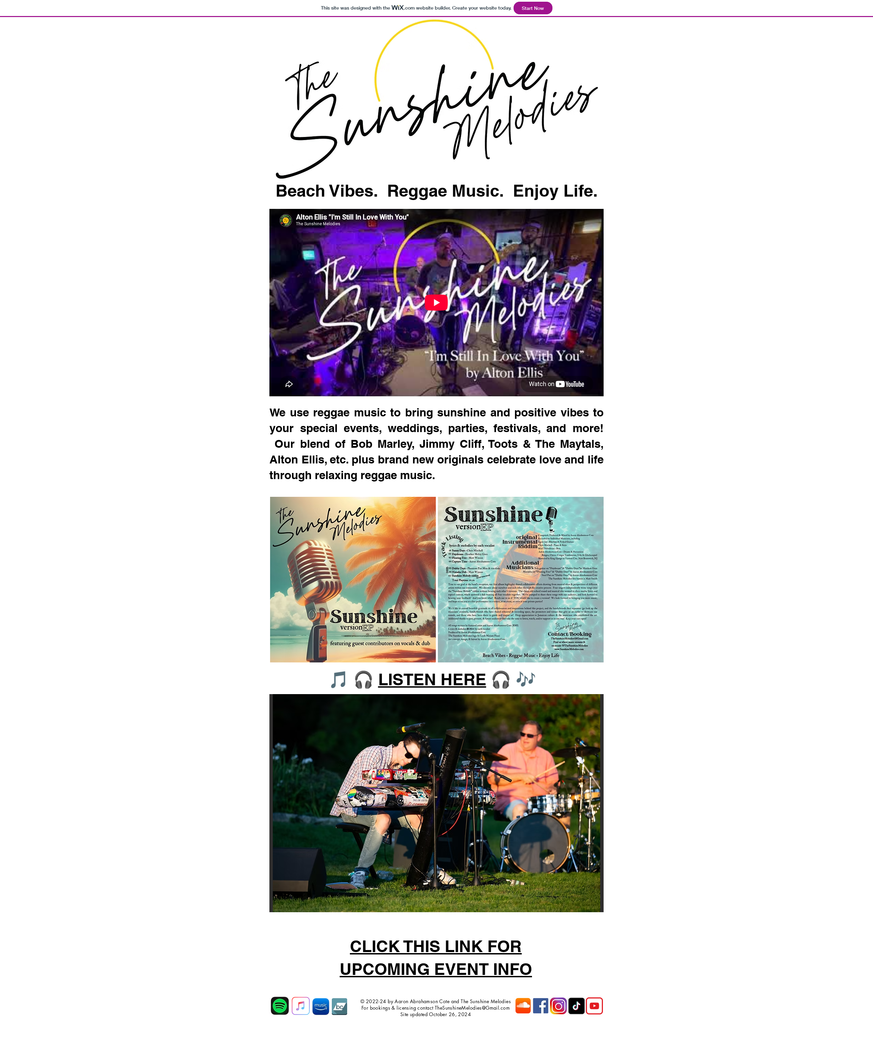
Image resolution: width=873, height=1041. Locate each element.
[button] (436, 803)
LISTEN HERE (432, 679)
